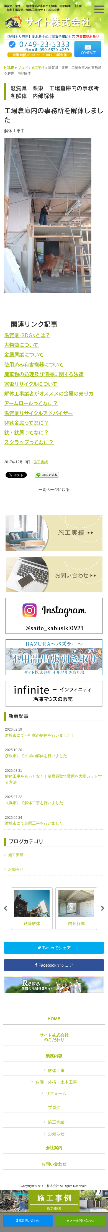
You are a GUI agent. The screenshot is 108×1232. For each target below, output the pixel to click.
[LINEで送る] (47, 474)
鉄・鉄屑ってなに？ (26, 432)
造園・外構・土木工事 (56, 1082)
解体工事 (56, 1070)
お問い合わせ (54, 1164)
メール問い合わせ (81, 1220)
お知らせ (16, 869)
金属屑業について (24, 354)
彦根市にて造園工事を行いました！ (36, 821)
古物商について (21, 345)
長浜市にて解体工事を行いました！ (36, 800)
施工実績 (38, 68)
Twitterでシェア (56, 947)
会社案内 (54, 1147)
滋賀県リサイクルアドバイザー (38, 413)
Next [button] (103, 908)
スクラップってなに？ (29, 442)
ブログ (23, 68)
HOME (9, 68)
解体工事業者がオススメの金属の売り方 (49, 393)
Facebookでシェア (55, 965)
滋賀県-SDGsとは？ (27, 335)
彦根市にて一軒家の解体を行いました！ (40, 732)
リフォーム (56, 1093)
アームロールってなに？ (31, 403)
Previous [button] (5, 908)
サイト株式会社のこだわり (54, 1037)
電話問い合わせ (29, 1220)
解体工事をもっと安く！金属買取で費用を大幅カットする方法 (53, 776)
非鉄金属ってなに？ (26, 423)
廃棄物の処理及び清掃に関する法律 (44, 374)
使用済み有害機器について (34, 364)
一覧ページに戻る (54, 489)
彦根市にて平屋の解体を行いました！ (38, 753)
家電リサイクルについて (31, 384)
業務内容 (54, 1056)
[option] (31, 908)
